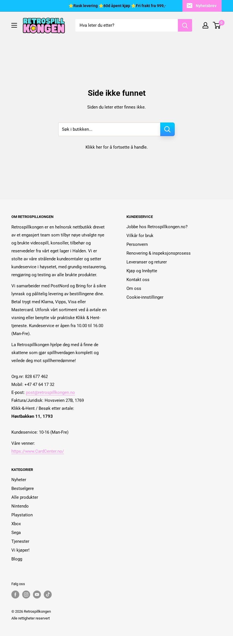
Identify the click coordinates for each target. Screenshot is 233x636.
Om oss (133, 288)
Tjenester (20, 541)
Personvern (137, 244)
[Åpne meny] (14, 25)
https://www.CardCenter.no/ (37, 451)
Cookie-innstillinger (144, 297)
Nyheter (18, 479)
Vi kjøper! (20, 550)
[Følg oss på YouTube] (37, 594)
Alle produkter (24, 497)
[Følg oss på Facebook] (15, 594)
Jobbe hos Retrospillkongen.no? (157, 226)
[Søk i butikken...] (167, 129)
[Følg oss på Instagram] (26, 594)
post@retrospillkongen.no (50, 392)
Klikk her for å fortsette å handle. (117, 147)
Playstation (22, 514)
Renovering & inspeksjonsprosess (158, 253)
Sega (16, 532)
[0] (216, 25)
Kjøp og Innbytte (141, 270)
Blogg (16, 559)
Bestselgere (22, 488)
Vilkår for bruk (139, 235)
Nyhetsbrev (206, 5)
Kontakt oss (137, 279)
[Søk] (185, 25)
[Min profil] (205, 25)
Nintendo (20, 506)
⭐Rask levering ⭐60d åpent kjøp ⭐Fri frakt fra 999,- (117, 5)
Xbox (16, 523)
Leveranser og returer (146, 262)
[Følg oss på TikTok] (48, 594)
